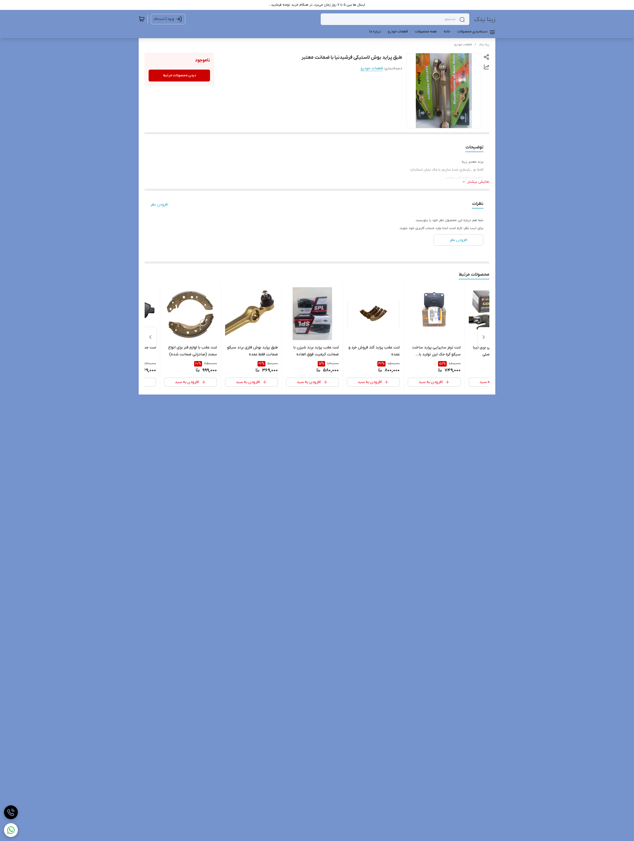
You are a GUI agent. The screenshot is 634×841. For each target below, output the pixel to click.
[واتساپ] (11, 830)
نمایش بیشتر (478, 181)
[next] (150, 337)
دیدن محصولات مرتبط (179, 75)
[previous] (484, 337)
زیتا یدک (484, 19)
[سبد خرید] (142, 19)
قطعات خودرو (463, 45)
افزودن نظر (159, 204)
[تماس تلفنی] (11, 812)
